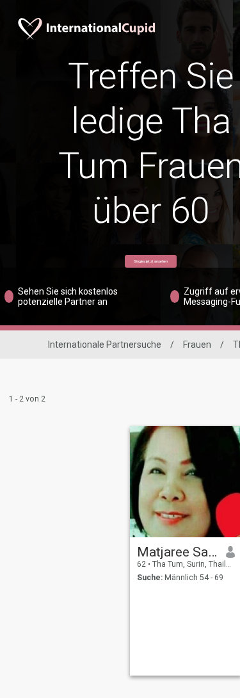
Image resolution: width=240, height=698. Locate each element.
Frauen (197, 344)
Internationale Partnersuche (104, 344)
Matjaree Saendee (177, 552)
